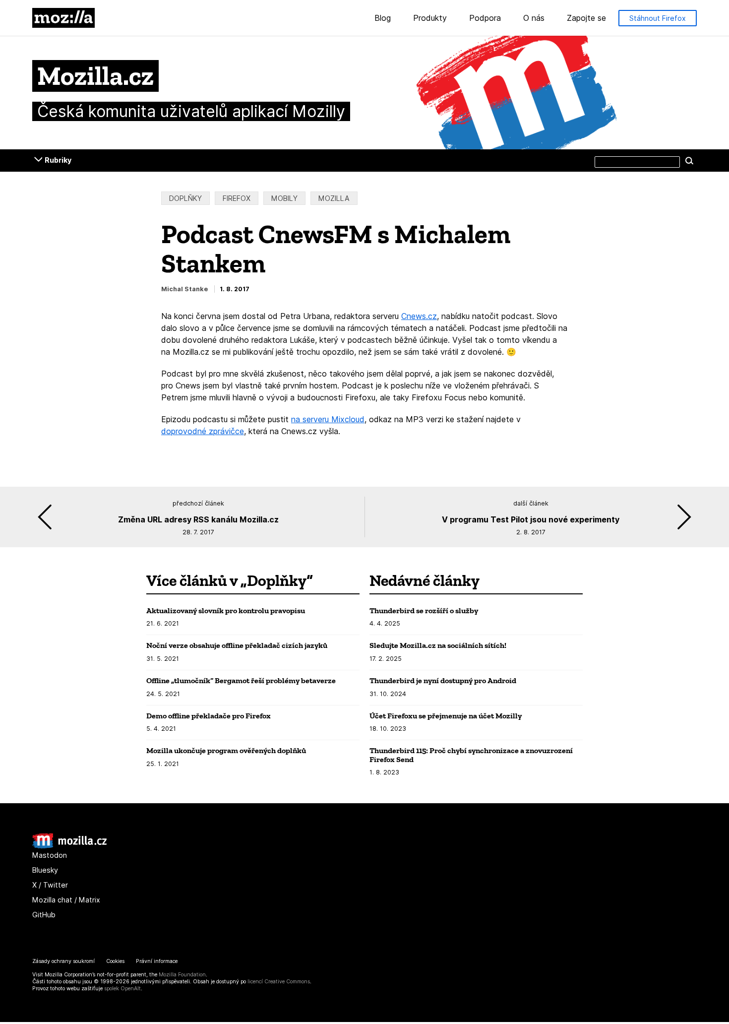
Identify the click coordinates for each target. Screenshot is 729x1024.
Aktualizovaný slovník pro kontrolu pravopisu (225, 610)
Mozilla (63, 18)
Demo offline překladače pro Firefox (208, 715)
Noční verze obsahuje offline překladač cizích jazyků (236, 645)
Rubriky (58, 160)
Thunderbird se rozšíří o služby (423, 610)
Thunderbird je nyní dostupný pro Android (442, 680)
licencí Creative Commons (278, 981)
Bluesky (45, 870)
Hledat (689, 160)
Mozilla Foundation (182, 974)
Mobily (284, 198)
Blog (382, 18)
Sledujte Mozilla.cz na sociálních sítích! (437, 645)
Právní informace (157, 961)
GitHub (44, 914)
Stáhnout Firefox (657, 18)
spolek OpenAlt (122, 988)
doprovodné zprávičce (202, 431)
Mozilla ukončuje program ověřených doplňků (226, 750)
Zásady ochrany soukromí (63, 961)
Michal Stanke (184, 289)
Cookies (115, 961)
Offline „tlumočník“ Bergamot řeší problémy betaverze (241, 680)
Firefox (236, 198)
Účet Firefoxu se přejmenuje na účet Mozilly (445, 715)
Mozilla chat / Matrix (66, 900)
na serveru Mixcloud (327, 419)
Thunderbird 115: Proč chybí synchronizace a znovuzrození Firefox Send (471, 755)
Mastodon (49, 855)
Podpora (485, 18)
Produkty (430, 18)
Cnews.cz (419, 316)
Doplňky (185, 198)
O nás (534, 18)
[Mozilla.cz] (69, 846)
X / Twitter (50, 885)
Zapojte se (586, 18)
